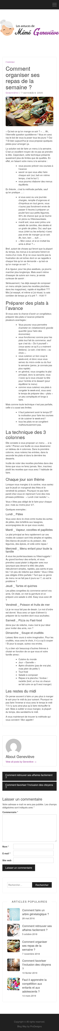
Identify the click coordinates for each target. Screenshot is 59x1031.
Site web (6, 860)
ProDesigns (36, 1026)
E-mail (6, 853)
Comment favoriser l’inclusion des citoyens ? (29, 786)
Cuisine (10, 62)
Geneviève (12, 93)
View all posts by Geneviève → (21, 761)
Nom (5, 846)
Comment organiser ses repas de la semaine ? (34, 945)
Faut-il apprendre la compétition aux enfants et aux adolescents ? (34, 985)
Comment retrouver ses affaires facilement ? (28, 776)
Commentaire (10, 812)
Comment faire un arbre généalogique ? (35, 912)
